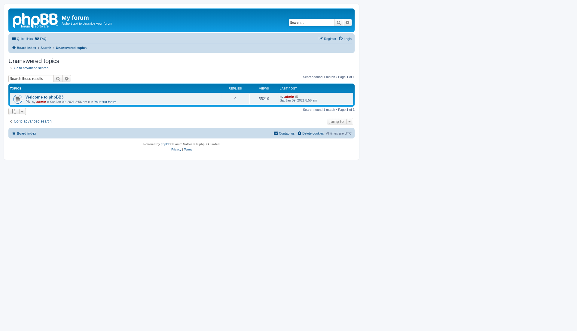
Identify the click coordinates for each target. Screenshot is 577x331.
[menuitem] (41, 38)
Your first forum (105, 102)
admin (41, 102)
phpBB (165, 144)
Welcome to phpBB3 (44, 97)
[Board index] (36, 19)
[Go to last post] (297, 97)
